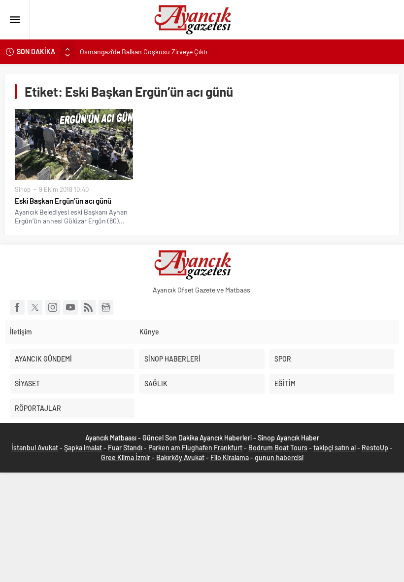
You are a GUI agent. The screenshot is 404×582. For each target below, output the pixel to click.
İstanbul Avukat (34, 447)
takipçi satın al (334, 447)
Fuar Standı (125, 447)
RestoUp (375, 447)
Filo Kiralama (229, 457)
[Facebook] (17, 307)
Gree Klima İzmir (125, 457)
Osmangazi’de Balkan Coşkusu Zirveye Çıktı (143, 51)
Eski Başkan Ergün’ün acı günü (63, 200)
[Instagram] (52, 307)
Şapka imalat (83, 447)
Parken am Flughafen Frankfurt (195, 447)
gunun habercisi (279, 457)
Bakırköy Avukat (180, 457)
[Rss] (88, 307)
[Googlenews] (106, 307)
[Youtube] (70, 307)
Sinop (23, 189)
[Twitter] (35, 307)
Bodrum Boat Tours (277, 447)
